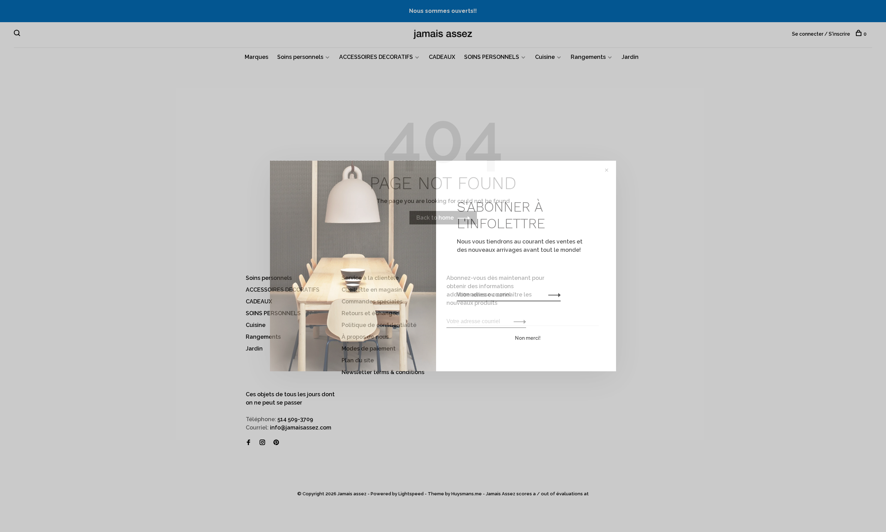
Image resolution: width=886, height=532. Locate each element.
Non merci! (528, 338)
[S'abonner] (552, 294)
